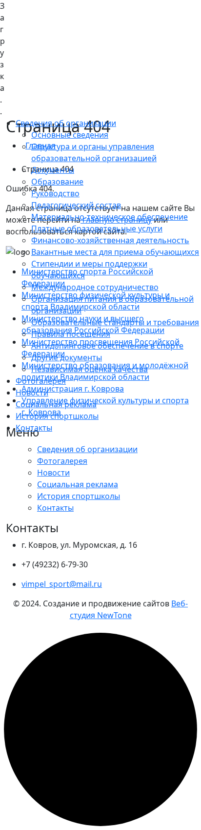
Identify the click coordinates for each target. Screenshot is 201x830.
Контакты (34, 427)
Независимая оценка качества (89, 369)
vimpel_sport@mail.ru (61, 584)
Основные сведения (69, 134)
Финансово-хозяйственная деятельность (110, 240)
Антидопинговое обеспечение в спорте (107, 345)
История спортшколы (57, 416)
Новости (32, 392)
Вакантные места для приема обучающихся (115, 252)
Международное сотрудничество (95, 287)
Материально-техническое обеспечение (109, 216)
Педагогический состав (76, 205)
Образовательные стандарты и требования (115, 322)
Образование (57, 181)
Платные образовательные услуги (96, 228)
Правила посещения (70, 334)
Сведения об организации (66, 123)
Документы (52, 170)
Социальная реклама (56, 404)
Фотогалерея (41, 380)
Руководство (55, 193)
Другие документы (66, 357)
